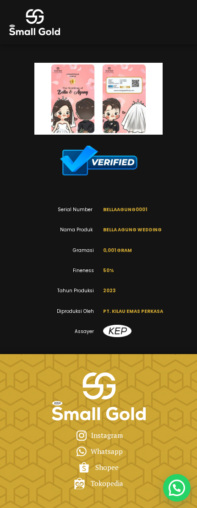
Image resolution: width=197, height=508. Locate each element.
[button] (177, 488)
